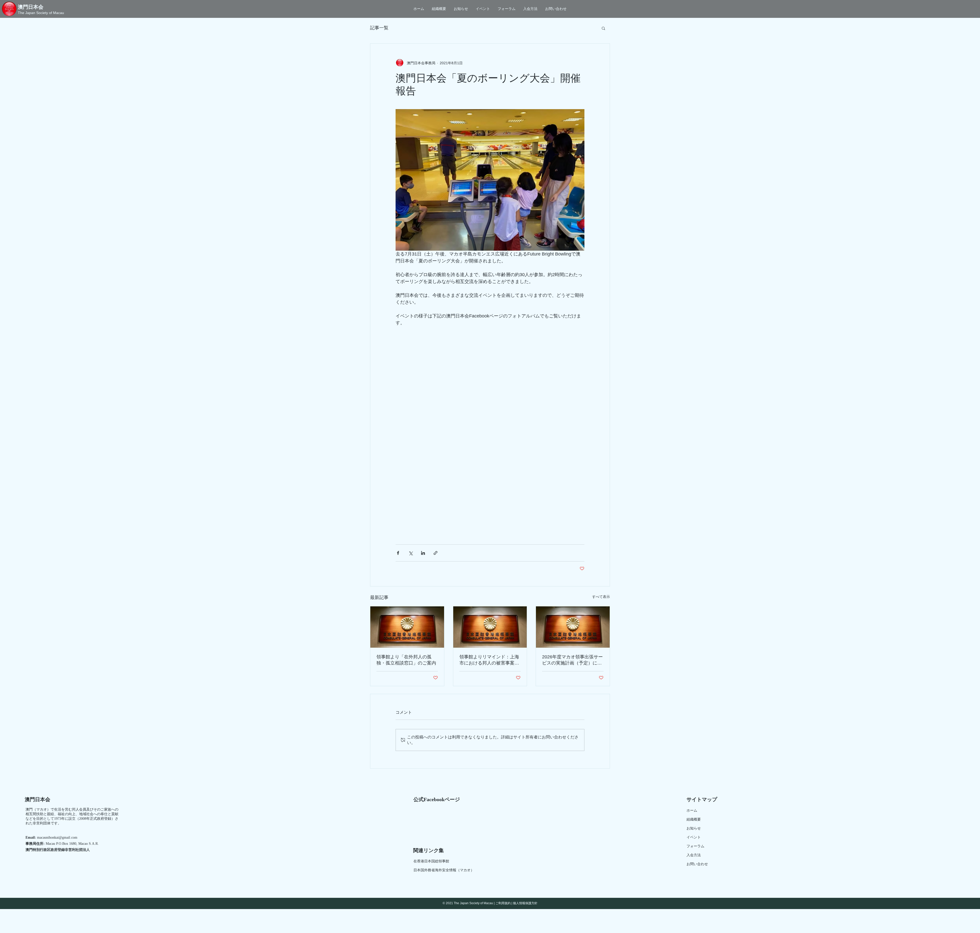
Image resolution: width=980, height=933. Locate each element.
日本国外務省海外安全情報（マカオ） (443, 870)
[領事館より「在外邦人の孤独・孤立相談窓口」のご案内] (407, 627)
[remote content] (490, 429)
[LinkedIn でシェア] (423, 553)
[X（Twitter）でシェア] (410, 553)
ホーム (692, 810)
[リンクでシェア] (435, 553)
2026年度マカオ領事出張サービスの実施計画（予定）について (572, 660)
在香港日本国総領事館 (431, 861)
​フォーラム (695, 846)
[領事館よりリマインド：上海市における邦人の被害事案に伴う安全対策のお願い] (490, 627)
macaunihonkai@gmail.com (57, 837)
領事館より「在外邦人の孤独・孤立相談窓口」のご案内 (406, 660)
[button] (603, 28)
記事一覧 (379, 27)
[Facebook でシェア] (398, 553)
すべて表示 (601, 597)
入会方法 (694, 855)
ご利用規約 (503, 903)
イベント (694, 837)
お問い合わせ (697, 864)
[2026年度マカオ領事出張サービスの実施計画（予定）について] (573, 627)
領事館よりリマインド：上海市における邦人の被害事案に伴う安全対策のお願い (489, 660)
